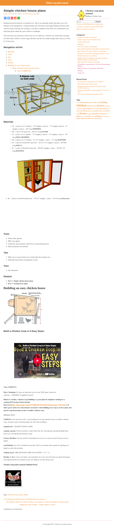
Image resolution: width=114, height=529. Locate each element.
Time (9, 60)
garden (88, 111)
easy (78, 111)
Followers (80, 44)
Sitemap (80, 70)
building (103, 102)
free (84, 111)
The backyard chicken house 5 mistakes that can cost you (25, 499)
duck (108, 108)
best (95, 102)
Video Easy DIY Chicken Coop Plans (89, 62)
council (93, 108)
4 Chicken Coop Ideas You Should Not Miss (89, 27)
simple (26, 495)
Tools (10, 54)
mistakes (95, 114)
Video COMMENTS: (24, 71)
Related (10, 63)
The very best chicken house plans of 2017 (90, 94)
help (104, 111)
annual (78, 102)
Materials (11, 52)
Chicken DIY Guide (84, 42)
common (107, 106)
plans (21, 495)
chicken (10, 495)
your (100, 118)
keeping (89, 114)
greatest (92, 111)
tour (89, 118)
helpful (108, 111)
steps (78, 118)
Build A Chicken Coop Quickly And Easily (90, 68)
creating (99, 108)
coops (88, 108)
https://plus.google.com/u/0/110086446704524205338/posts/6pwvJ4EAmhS (39, 405)
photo (106, 113)
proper (82, 116)
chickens (100, 105)
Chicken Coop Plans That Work (87, 37)
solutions (107, 116)
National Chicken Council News (87, 56)
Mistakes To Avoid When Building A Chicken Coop (93, 53)
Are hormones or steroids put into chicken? (90, 81)
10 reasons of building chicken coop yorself (89, 24)
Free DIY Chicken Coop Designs (30, 13)
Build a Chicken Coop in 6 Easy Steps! (26, 68)
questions (88, 116)
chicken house (91, 106)
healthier (100, 111)
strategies (82, 118)
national (102, 114)
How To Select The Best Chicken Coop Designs (92, 51)
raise (93, 116)
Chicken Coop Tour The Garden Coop (89, 39)
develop (104, 108)
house (16, 495)
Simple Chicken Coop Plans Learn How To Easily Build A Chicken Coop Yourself (92, 59)
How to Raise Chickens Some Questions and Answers (93, 49)
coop (84, 108)
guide (96, 111)
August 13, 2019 (8, 13)
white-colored (94, 118)
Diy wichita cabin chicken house (87, 84)
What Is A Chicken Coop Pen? (85, 29)
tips (86, 118)
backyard (84, 102)
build (98, 102)
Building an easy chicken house (19, 65)
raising (97, 116)
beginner (90, 102)
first (81, 111)
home (77, 114)
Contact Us (81, 73)
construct (79, 108)
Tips (9, 57)
